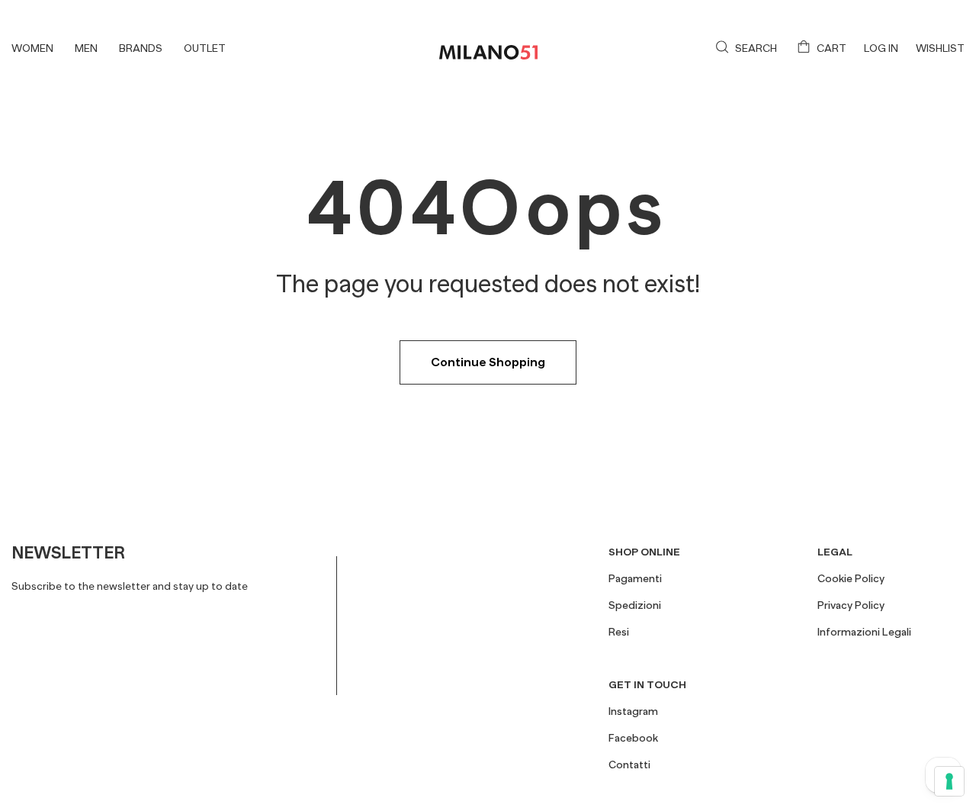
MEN (86, 48)
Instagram (633, 711)
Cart (831, 48)
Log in (881, 48)
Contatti (629, 764)
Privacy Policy (850, 605)
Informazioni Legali (864, 632)
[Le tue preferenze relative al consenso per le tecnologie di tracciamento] (949, 781)
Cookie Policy (850, 578)
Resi (618, 632)
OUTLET (205, 48)
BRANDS (140, 48)
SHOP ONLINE (644, 552)
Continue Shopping (488, 362)
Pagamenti (635, 578)
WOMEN (32, 48)
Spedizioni (634, 605)
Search (756, 48)
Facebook (633, 738)
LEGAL (834, 552)
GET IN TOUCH (647, 684)
